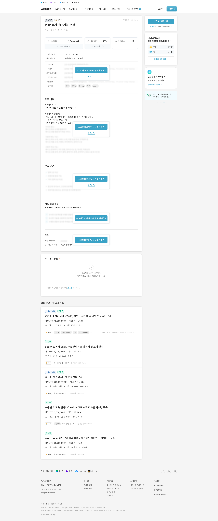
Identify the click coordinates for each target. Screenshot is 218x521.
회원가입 (91, 76)
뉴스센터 (157, 481)
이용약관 (44, 504)
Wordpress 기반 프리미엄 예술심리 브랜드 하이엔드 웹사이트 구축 (80, 438)
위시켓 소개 (88, 485)
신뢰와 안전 (88, 489)
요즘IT (71, 471)
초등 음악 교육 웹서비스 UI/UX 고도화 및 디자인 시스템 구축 (76, 407)
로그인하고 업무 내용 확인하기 (91, 127)
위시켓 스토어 (159, 485)
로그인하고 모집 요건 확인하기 (91, 179)
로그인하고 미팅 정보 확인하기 (91, 240)
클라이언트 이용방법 (114, 485)
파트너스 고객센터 (136, 489)
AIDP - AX (82, 471)
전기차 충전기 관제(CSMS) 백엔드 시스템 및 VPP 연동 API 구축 (78, 316)
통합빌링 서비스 (160, 494)
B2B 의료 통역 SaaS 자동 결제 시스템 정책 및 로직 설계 (74, 346)
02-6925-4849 (51, 485)
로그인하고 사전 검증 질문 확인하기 (91, 218)
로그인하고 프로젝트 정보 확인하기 (91, 70)
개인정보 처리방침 (56, 504)
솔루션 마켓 (158, 490)
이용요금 (110, 496)
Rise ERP (94, 471)
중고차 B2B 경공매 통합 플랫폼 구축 (63, 377)
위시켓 (61, 471)
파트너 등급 (111, 492)
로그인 (69, 288)
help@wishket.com (48, 493)
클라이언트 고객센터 (137, 485)
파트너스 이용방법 (113, 489)
